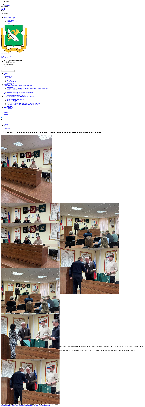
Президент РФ (10, 18)
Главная (6, 73)
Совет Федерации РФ (12, 21)
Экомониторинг (11, 91)
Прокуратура (10, 77)
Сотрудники (10, 87)
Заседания (9, 106)
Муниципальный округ (10, 74)
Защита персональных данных (14, 89)
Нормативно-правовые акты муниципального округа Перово (22, 104)
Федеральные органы (9, 17)
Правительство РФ (11, 20)
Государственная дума (12, 22)
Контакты (6, 107)
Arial (1, 5)
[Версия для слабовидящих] (2, 69)
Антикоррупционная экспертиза (15, 97)
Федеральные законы (12, 100)
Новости (6, 76)
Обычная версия (5, 15)
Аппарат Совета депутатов (11, 85)
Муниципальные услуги (10, 93)
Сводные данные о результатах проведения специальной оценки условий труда (27, 88)
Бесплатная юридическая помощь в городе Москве (20, 92)
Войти (5, 66)
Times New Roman (6, 5)
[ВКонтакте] (1, 117)
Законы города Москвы (13, 102)
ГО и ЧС (9, 80)
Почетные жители (11, 81)
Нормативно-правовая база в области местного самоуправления (23, 103)
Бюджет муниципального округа (15, 99)
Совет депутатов (8, 84)
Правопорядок (10, 83)
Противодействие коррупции (11, 96)
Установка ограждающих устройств (16, 95)
